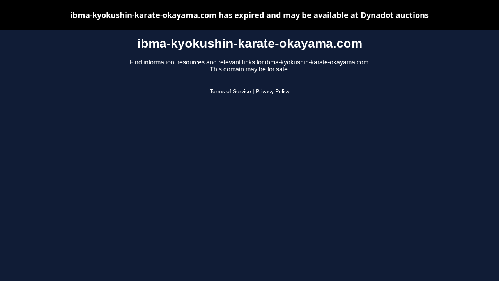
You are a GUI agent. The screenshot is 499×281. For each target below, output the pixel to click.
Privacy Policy (273, 91)
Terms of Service (230, 91)
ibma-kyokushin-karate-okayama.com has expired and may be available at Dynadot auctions (249, 15)
